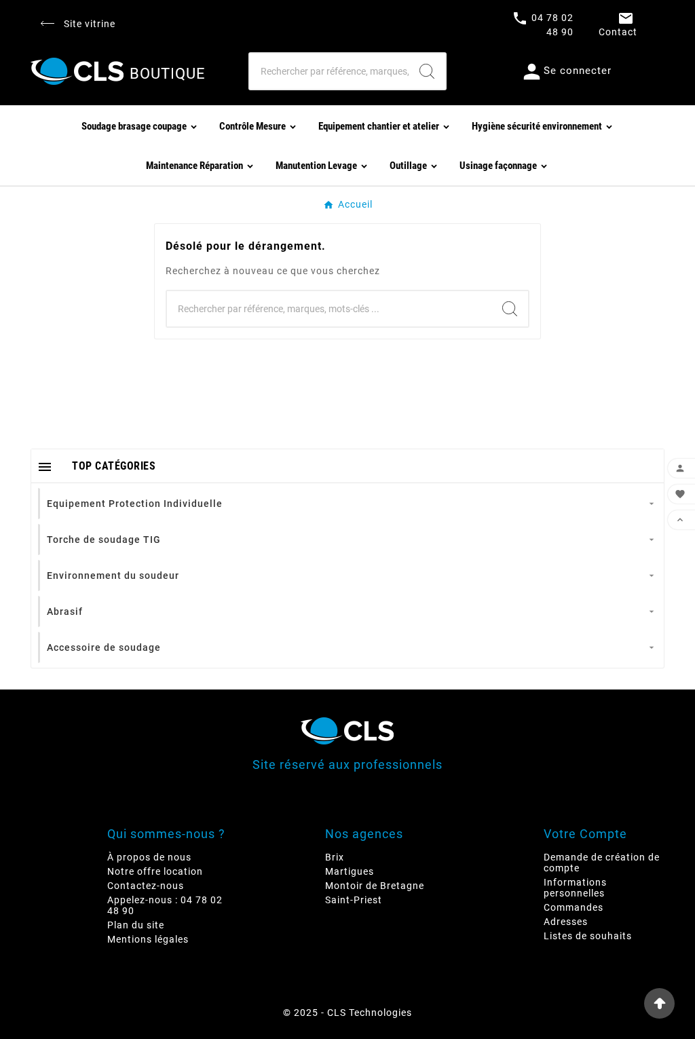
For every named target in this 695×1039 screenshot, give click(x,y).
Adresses (566, 921)
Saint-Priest (353, 899)
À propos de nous (149, 857)
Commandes (573, 907)
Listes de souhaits (588, 935)
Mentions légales (148, 939)
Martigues (349, 871)
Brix (334, 857)
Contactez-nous (145, 885)
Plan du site (135, 925)
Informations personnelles (575, 888)
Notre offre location (155, 871)
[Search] (426, 71)
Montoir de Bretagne (374, 885)
